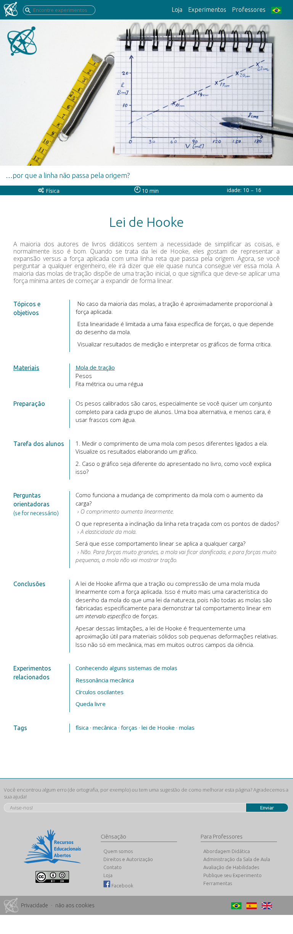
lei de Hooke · (159, 727)
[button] (279, 9)
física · (83, 727)
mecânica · (106, 727)
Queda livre (91, 704)
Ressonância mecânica (105, 680)
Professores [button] (249, 9)
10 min (149, 190)
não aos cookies (75, 905)
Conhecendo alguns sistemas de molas (126, 668)
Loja (177, 9)
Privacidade (34, 905)
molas (187, 727)
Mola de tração (95, 367)
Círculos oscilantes (100, 692)
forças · (130, 727)
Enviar (267, 807)
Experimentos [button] (207, 9)
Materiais (26, 367)
